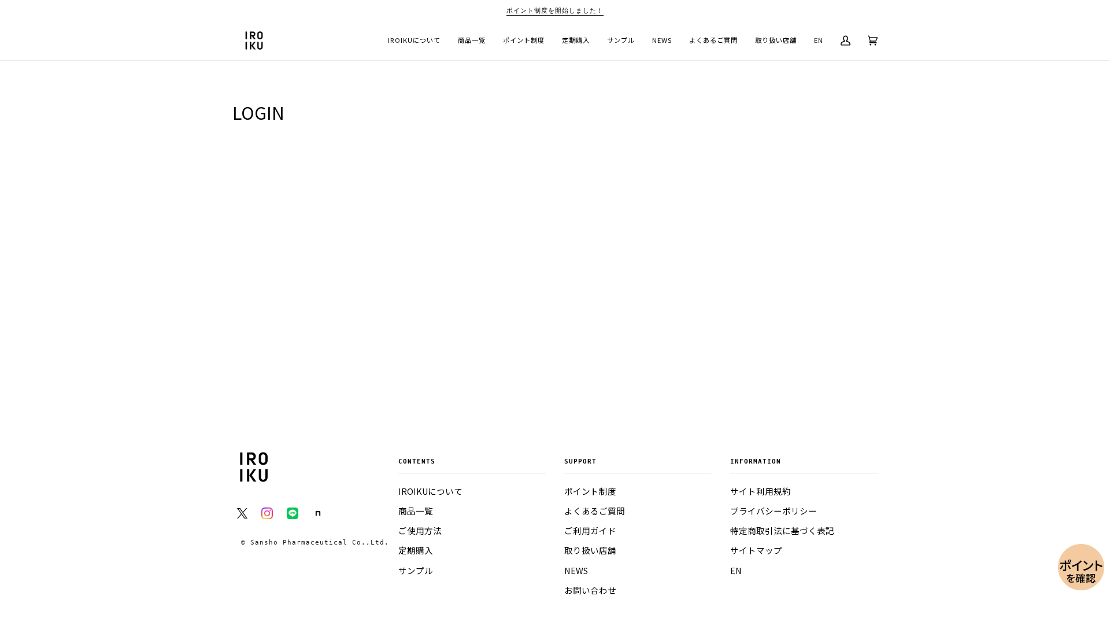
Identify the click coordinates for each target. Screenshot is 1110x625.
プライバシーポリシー (773, 511)
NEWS (576, 570)
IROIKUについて (430, 491)
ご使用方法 (420, 530)
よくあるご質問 (594, 511)
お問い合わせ (590, 590)
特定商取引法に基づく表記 (782, 530)
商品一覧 (415, 511)
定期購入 (415, 550)
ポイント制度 (590, 491)
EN (736, 570)
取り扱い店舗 (590, 550)
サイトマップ (756, 550)
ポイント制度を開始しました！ (555, 10)
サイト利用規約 (760, 491)
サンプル (415, 570)
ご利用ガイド (590, 530)
